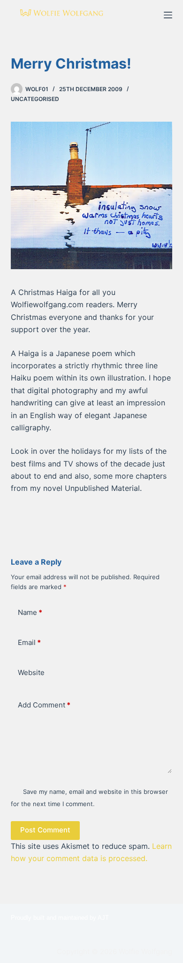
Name (30, 612)
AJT (103, 917)
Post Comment (45, 829)
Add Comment (44, 704)
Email (29, 642)
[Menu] (168, 15)
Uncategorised (35, 98)
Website (31, 672)
